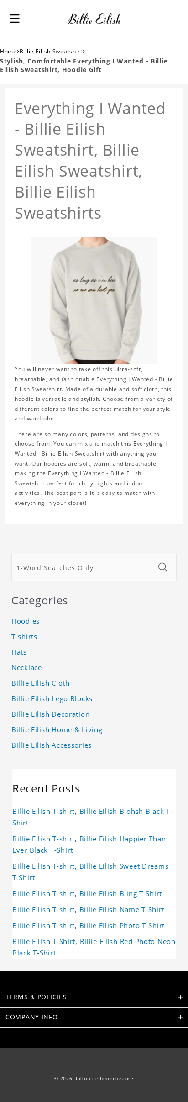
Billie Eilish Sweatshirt (51, 51)
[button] (14, 18)
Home (8, 51)
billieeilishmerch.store (105, 1078)
